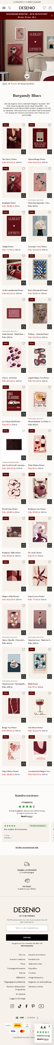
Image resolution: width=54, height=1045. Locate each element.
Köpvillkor (33, 968)
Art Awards (20, 994)
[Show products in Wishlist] (44, 8)
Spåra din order (35, 964)
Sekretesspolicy (27, 946)
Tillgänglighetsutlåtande (14, 982)
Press (23, 964)
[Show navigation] (4, 8)
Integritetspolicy (36, 977)
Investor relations (17, 959)
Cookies (32, 973)
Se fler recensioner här (27, 847)
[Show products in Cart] (50, 8)
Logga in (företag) (17, 998)
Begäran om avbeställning (40, 982)
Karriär (22, 973)
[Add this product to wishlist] (23, 125)
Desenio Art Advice (37, 955)
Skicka (27, 937)
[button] (27, 76)
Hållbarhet (20, 977)
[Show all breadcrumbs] (5, 84)
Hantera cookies (36, 987)
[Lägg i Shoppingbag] (23, 151)
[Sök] (10, 8)
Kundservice (34, 959)
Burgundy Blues (27, 84)
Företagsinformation (16, 968)
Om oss (22, 955)
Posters (14, 84)
